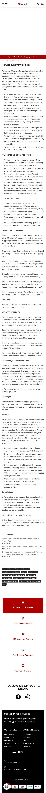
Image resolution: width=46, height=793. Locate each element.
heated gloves (7, 575)
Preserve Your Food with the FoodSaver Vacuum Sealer (22, 547)
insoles (26, 578)
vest (4, 584)
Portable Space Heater (10, 581)
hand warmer (33, 572)
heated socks (7, 578)
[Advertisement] (23, 31)
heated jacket (31, 575)
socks (38, 581)
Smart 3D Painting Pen (27, 581)
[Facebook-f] (18, 696)
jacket (33, 578)
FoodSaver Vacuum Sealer (11, 572)
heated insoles (19, 575)
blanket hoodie (24, 569)
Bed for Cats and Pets (9, 569)
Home (3, 61)
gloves (24, 572)
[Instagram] (27, 696)
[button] (6, 786)
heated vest (18, 578)
